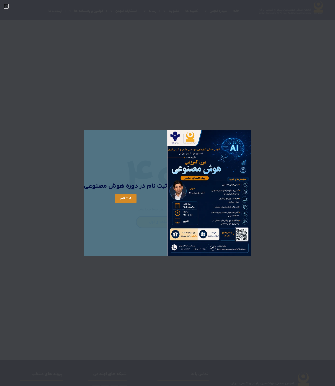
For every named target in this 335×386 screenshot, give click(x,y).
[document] (167, 193)
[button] (6, 6)
